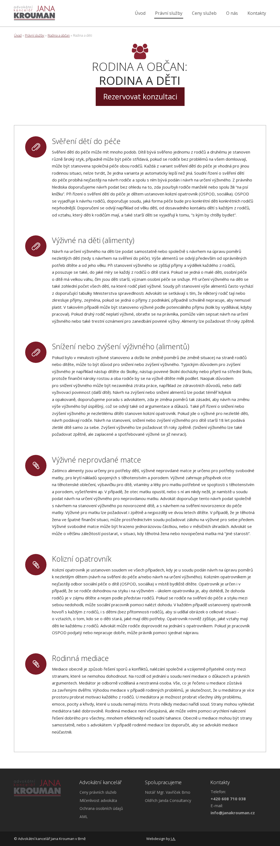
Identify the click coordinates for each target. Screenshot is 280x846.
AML (84, 816)
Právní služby (168, 13)
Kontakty (256, 13)
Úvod (140, 13)
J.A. (173, 838)
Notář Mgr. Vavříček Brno (167, 792)
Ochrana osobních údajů (101, 808)
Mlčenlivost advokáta (98, 800)
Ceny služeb (204, 13)
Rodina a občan (59, 35)
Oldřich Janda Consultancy (168, 800)
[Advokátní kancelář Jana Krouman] (34, 13)
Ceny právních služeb (98, 792)
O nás (232, 13)
